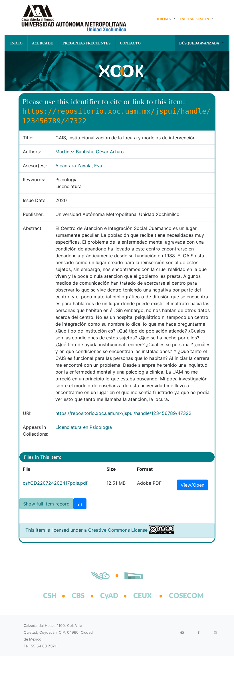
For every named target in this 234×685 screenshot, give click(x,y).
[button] (166, 19)
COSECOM (180, 596)
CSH (50, 596)
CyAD (109, 596)
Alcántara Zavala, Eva (78, 165)
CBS (78, 596)
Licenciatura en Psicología (83, 427)
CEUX (142, 596)
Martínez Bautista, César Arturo (89, 151)
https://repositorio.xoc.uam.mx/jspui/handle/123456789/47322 (123, 413)
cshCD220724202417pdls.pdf (55, 483)
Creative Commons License (118, 530)
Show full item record (46, 504)
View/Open (192, 485)
